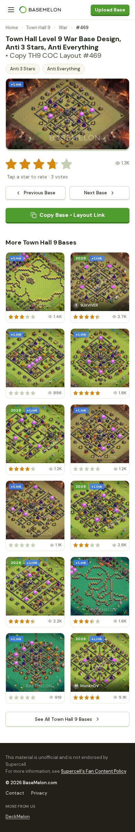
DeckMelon (18, 817)
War (63, 27)
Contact (15, 793)
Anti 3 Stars (22, 69)
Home (12, 27)
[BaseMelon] (40, 9)
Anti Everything (63, 69)
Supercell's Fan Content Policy (93, 771)
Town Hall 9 (38, 27)
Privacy (39, 793)
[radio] (11, 164)
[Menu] (11, 9)
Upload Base (110, 10)
